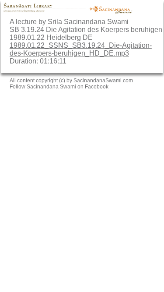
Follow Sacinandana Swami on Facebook (59, 87)
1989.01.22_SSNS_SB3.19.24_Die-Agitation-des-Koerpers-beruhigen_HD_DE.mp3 (81, 49)
